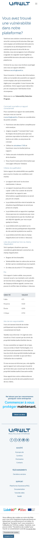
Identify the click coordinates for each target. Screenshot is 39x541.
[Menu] (36, 3)
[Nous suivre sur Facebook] (11, 440)
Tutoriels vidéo (19, 493)
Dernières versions (19, 474)
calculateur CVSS (19, 145)
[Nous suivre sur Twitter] (19, 440)
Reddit (19, 496)
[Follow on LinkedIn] (23, 440)
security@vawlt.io (16, 70)
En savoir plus (31, 529)
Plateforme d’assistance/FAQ (19, 486)
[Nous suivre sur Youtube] (27, 440)
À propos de (19, 452)
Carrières (19, 456)
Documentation (19, 489)
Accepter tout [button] (8, 536)
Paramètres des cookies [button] (11, 532)
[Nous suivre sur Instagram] (15, 440)
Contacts (19, 462)
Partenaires (20, 459)
